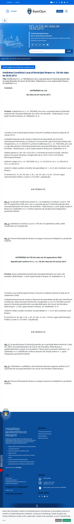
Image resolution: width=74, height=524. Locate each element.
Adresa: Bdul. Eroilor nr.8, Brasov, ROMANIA (54, 487)
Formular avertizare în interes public (18, 459)
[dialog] (37, 516)
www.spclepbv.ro (42, 436)
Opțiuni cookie (12, 453)
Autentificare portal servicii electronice (15, 481)
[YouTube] (62, 2)
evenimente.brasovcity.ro (44, 434)
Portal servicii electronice (44, 431)
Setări (4, 520)
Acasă (3, 59)
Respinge (58, 520)
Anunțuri (9, 2)
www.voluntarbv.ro (43, 438)
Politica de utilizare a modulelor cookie (18, 451)
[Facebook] (56, 2)
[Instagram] (59, 2)
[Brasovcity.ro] (37, 11)
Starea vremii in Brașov (11, 483)
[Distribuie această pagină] (67, 2)
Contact (17, 2)
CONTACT (59, 11)
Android (7, 490)
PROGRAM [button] (14, 11)
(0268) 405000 (47, 478)
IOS (12, 490)
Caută (69, 51)
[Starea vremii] (64, 2)
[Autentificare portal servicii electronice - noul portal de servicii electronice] (54, 2)
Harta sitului (8, 478)
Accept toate (66, 520)
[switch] (51, 2)
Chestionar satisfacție (11, 480)
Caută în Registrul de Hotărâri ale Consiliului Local (18, 67)
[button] (32, 44)
